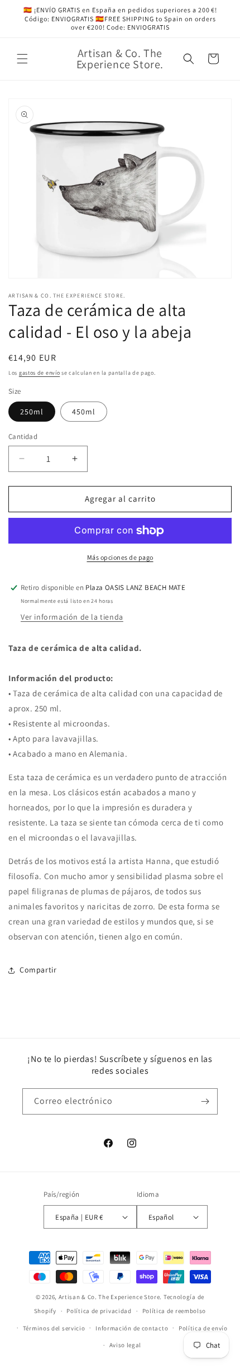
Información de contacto (131, 1328)
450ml (83, 412)
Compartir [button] (38, 970)
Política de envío (203, 1328)
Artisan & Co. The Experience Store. (110, 1297)
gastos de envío (39, 372)
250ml (32, 412)
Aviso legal (125, 1345)
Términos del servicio (54, 1328)
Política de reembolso (174, 1311)
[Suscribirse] (205, 1101)
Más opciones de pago (120, 557)
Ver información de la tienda (72, 617)
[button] (22, 58)
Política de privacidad (98, 1311)
